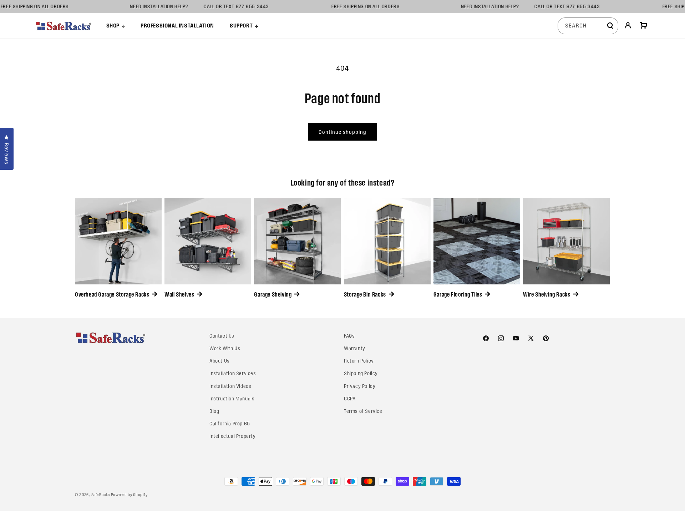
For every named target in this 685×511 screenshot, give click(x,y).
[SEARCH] (610, 26)
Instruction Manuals (231, 398)
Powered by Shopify (129, 494)
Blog (214, 411)
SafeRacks (100, 494)
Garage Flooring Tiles (457, 294)
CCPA (349, 398)
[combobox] (588, 26)
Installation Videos (230, 386)
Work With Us (224, 348)
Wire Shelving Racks (546, 294)
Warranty (354, 348)
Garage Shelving (272, 294)
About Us (219, 361)
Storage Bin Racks (365, 294)
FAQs (349, 336)
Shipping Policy (361, 373)
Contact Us (221, 336)
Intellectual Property (232, 436)
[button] (115, 26)
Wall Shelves (179, 294)
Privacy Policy (359, 386)
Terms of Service (363, 411)
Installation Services (232, 373)
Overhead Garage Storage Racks (112, 294)
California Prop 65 (229, 423)
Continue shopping (342, 132)
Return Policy (359, 361)
